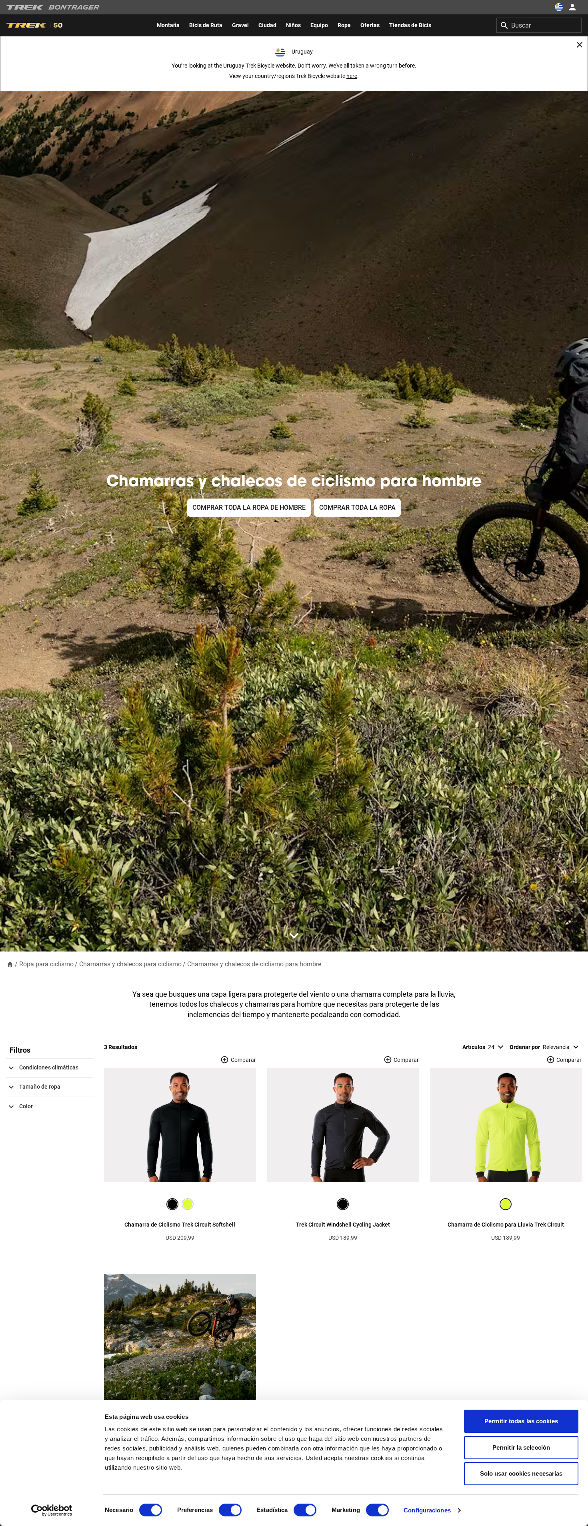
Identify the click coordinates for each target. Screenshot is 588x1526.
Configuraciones (427, 1510)
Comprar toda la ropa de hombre (249, 507)
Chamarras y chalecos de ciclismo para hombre (254, 964)
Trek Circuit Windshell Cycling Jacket (343, 1224)
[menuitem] (168, 25)
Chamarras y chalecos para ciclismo (130, 964)
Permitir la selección (521, 1447)
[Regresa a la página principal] (10, 963)
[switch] (230, 1510)
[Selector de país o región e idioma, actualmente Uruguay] (558, 7)
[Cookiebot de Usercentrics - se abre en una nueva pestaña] (52, 1510)
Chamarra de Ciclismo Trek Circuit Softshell (179, 1224)
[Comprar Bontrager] (74, 7)
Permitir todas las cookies (521, 1421)
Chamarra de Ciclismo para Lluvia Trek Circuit (506, 1224)
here (351, 76)
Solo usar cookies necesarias (521, 1473)
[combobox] (539, 25)
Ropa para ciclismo (46, 964)
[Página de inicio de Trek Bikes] (25, 7)
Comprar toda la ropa (357, 507)
